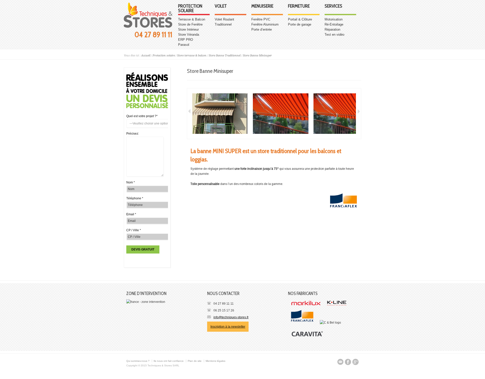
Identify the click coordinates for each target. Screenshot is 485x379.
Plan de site (195, 361)
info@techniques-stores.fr (231, 317)
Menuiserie (262, 6)
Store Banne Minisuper (257, 55)
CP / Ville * (133, 230)
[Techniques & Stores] (148, 27)
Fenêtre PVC (260, 19)
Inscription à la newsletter (227, 326)
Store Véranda (188, 34)
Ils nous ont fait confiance (169, 361)
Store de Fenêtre (190, 24)
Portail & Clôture (300, 19)
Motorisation (334, 19)
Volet (221, 6)
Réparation (332, 29)
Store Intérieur (188, 29)
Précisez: (132, 133)
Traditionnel (223, 24)
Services (333, 6)
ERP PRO (185, 39)
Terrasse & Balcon (191, 19)
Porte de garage (299, 24)
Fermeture (299, 6)
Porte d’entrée (261, 29)
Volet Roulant (224, 19)
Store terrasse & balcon (191, 55)
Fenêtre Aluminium (265, 24)
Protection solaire (190, 8)
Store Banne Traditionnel (224, 55)
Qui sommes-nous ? (138, 361)
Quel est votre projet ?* (142, 116)
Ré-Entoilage (334, 24)
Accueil (145, 55)
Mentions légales (215, 361)
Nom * (130, 182)
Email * (131, 214)
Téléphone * (134, 198)
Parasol (183, 45)
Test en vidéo (334, 34)
